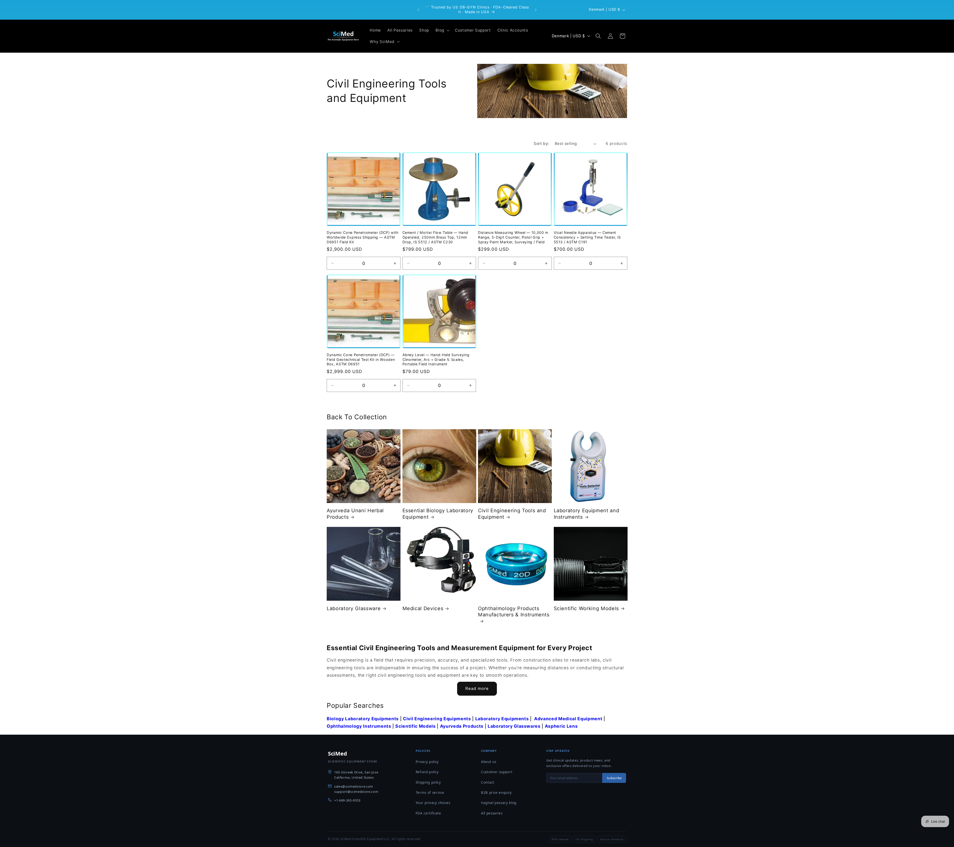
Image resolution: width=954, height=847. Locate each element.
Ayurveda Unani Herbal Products (355, 514)
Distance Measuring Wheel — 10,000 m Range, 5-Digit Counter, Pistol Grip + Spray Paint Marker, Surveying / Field (513, 237)
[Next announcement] (535, 9)
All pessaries (492, 813)
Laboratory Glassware (354, 608)
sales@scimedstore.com (353, 786)
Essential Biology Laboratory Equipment (437, 514)
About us (488, 762)
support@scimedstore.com (356, 791)
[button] (442, 30)
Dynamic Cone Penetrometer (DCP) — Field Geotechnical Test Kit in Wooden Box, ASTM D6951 (361, 359)
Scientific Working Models (586, 608)
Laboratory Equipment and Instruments (586, 514)
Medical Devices (422, 608)
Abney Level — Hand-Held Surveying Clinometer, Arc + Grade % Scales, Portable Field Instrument (436, 359)
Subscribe (614, 778)
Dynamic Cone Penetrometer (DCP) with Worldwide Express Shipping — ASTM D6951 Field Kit (362, 237)
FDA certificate (428, 813)
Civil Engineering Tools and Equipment (512, 514)
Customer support (497, 772)
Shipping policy (428, 782)
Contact (487, 782)
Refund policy (427, 772)
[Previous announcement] (418, 9)
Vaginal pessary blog (499, 803)
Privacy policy (427, 762)
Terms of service (430, 792)
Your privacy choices (433, 803)
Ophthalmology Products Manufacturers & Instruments (514, 611)
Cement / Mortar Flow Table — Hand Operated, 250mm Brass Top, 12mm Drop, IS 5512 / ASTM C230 (435, 237)
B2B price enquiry (496, 792)
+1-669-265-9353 (347, 800)
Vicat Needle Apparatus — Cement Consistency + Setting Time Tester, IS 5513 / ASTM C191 (587, 237)
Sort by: (541, 143)
